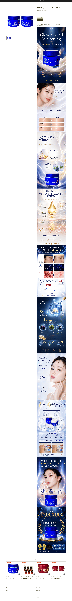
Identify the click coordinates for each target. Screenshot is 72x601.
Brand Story (8, 587)
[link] (20, 3)
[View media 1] (8, 38)
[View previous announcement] (6, 0)
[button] (61, 3)
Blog (7, 590)
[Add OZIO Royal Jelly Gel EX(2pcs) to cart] (64, 574)
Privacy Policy (38, 590)
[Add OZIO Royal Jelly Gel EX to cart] (49, 574)
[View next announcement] (65, 0)
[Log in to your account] (63, 3)
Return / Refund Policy (39, 591)
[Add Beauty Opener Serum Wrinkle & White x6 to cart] (34, 574)
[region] (36, 1)
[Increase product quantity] (41, 15)
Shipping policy (38, 587)
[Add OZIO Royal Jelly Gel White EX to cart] (19, 574)
